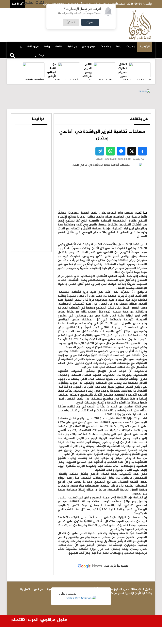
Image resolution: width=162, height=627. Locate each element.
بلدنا (118, 47)
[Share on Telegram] (99, 151)
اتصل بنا (32, 12)
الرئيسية (145, 47)
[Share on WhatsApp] (110, 151)
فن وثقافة (33, 47)
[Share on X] (131, 151)
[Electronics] (22, 45)
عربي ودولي (88, 47)
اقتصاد (58, 47)
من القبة (72, 47)
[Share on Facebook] (142, 151)
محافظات (106, 47)
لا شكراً (71, 22)
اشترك (90, 22)
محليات (130, 47)
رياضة (47, 47)
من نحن (19, 12)
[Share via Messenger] (121, 151)
